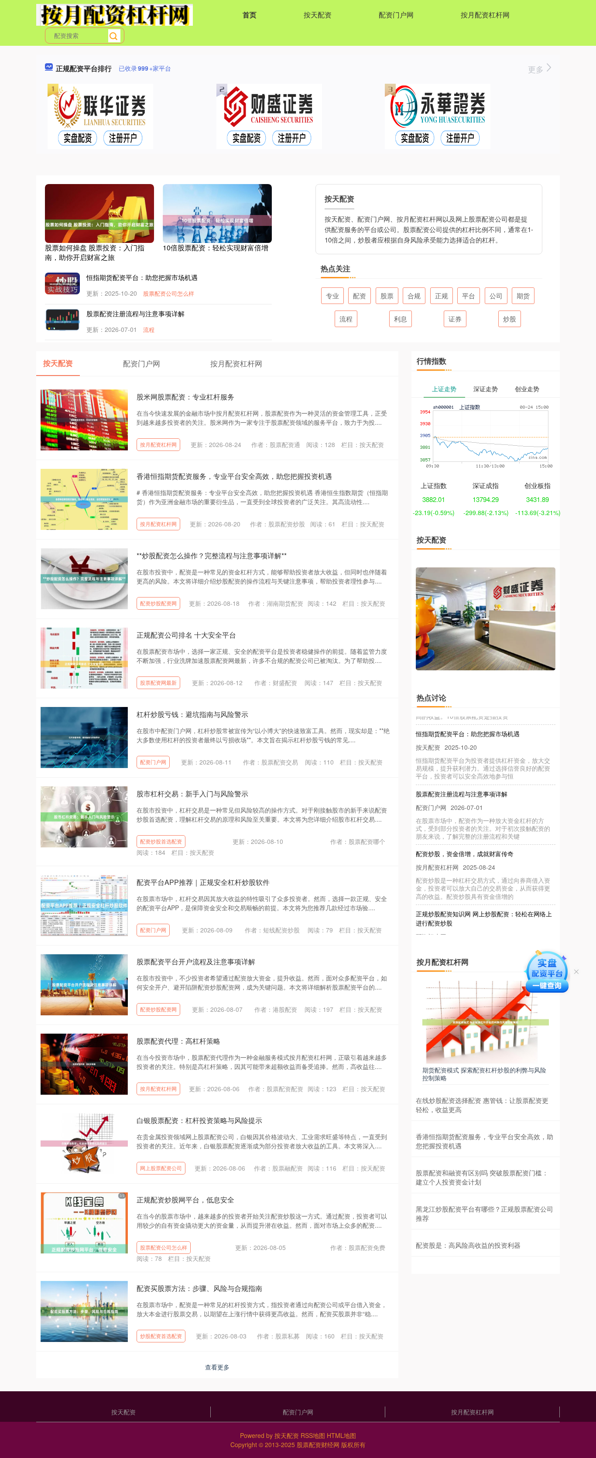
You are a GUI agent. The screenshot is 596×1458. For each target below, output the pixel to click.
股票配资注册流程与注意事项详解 (135, 313)
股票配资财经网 (318, 1444)
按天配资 (318, 15)
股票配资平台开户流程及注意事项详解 (196, 961)
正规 (441, 295)
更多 (537, 69)
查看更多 (217, 1366)
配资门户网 (396, 15)
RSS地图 (313, 1435)
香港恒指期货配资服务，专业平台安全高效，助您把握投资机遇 (234, 476)
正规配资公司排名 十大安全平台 (186, 635)
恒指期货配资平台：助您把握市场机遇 (142, 277)
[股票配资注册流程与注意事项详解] (62, 320)
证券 (455, 318)
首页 (250, 15)
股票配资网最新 (158, 682)
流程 (148, 329)
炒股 (509, 318)
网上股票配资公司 (161, 1167)
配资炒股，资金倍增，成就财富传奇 (465, 840)
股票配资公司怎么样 (168, 293)
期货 (523, 295)
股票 (387, 295)
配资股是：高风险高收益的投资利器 (468, 1245)
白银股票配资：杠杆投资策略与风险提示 (199, 1120)
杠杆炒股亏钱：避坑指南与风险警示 (192, 714)
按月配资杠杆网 (485, 15)
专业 (332, 295)
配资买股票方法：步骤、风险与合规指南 (199, 1288)
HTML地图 (341, 1435)
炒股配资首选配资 (161, 1335)
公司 (496, 295)
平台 (468, 295)
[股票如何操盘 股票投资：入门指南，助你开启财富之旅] (99, 223)
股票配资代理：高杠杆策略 (178, 1041)
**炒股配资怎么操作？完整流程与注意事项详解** (212, 555)
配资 (359, 295)
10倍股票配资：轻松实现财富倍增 (215, 247)
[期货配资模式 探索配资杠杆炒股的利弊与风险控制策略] (485, 1021)
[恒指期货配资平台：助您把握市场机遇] (62, 283)
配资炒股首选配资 (161, 841)
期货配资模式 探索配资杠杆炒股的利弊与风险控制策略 (484, 1073)
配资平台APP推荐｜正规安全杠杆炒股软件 (203, 882)
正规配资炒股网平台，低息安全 (185, 1200)
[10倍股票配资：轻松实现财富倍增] (217, 219)
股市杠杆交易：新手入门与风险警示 (192, 794)
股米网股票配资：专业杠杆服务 (185, 397)
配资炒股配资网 (158, 603)
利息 (400, 318)
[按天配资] (114, 14)
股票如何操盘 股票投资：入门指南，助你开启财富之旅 (94, 252)
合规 (414, 295)
